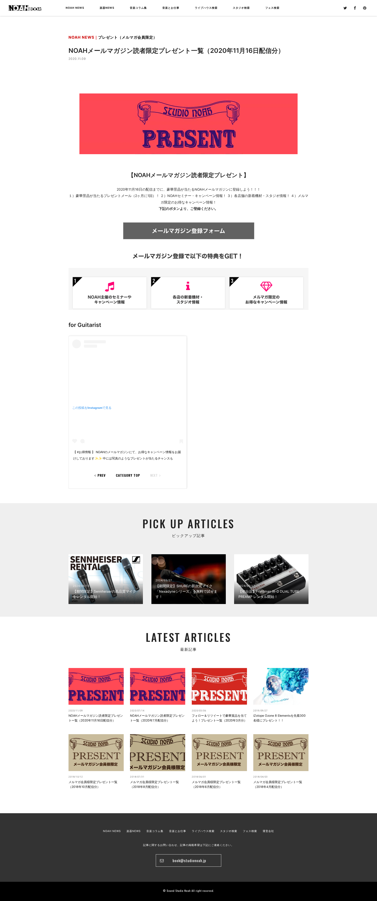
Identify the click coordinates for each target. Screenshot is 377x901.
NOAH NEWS (75, 7)
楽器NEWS (107, 7)
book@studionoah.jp (189, 860)
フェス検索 (250, 831)
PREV (102, 475)
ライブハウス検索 (203, 831)
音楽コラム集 (138, 7)
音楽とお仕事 (177, 831)
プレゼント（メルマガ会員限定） (127, 37)
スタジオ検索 (228, 831)
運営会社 (268, 831)
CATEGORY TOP (128, 475)
